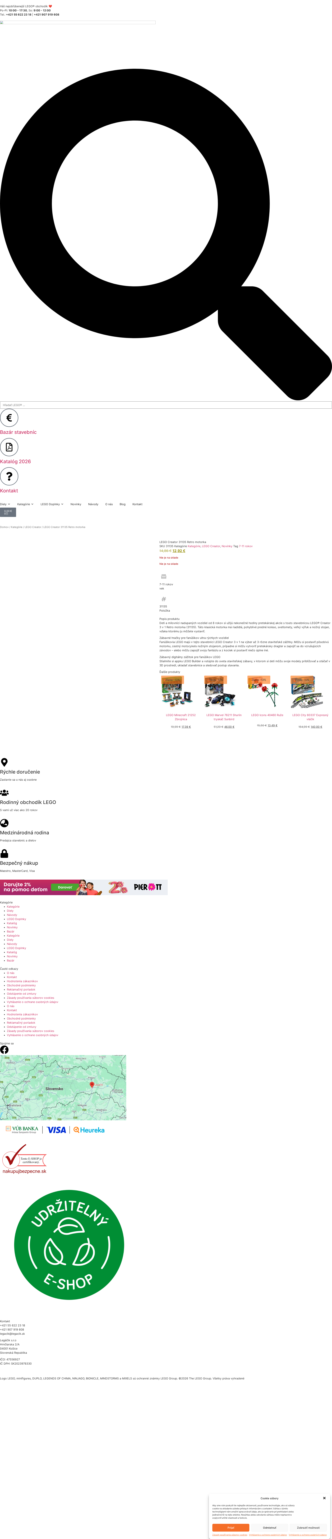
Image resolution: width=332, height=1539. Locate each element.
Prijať (231, 1527)
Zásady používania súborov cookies (229, 1534)
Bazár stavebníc (18, 432)
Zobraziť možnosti (308, 1527)
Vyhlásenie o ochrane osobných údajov (268, 1534)
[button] (325, 1498)
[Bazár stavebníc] (9, 418)
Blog (123, 504)
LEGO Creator (33, 527)
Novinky (76, 504)
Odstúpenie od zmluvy (21, 993)
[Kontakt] (9, 476)
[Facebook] (4, 1049)
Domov (4, 527)
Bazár (10, 931)
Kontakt (9, 491)
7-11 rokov (246, 546)
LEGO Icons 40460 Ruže (267, 715)
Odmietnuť (269, 1527)
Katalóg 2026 (15, 461)
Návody (93, 504)
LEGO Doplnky (16, 919)
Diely (10, 910)
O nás (109, 504)
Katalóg (12, 923)
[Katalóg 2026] (9, 447)
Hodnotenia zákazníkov (22, 981)
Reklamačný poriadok (21, 989)
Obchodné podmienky (21, 985)
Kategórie (16, 527)
